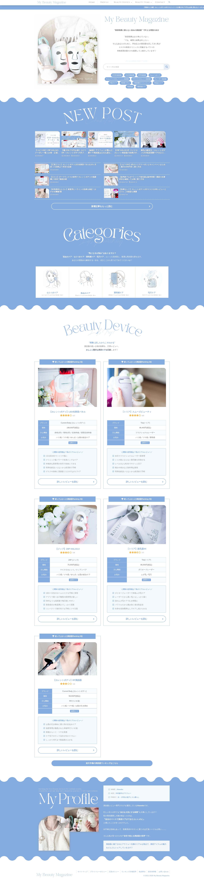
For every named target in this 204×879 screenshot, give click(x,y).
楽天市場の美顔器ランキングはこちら (102, 763)
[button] (133, 443)
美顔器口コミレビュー (142, 83)
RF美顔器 (142, 75)
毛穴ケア (114, 83)
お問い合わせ (164, 872)
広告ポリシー (114, 872)
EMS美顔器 (117, 75)
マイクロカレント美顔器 (142, 79)
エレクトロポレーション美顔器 (118, 79)
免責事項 (142, 872)
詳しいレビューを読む (67, 482)
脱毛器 (130, 87)
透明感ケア (142, 87)
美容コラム (126, 83)
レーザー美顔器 (161, 79)
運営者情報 (152, 872)
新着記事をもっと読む (102, 206)
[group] (47, 144)
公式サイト (145, 443)
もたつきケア (155, 75)
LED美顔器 (130, 75)
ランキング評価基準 (128, 872)
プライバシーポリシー (98, 872)
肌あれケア (159, 83)
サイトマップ (83, 872)
